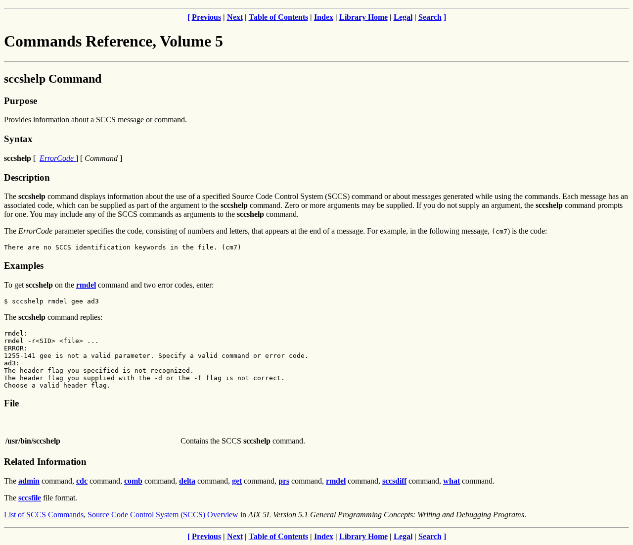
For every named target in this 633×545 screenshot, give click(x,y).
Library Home (363, 17)
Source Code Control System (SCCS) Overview (163, 514)
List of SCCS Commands (44, 514)
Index (323, 17)
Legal (403, 17)
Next (235, 17)
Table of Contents (278, 17)
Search (430, 17)
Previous (206, 17)
